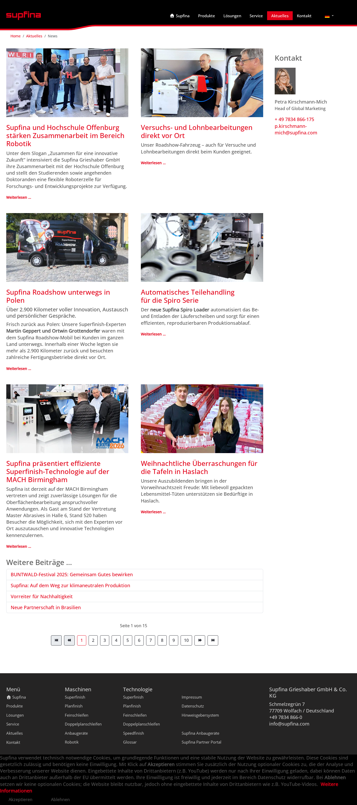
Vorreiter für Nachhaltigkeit (42, 596)
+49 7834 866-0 (285, 717)
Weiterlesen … (18, 197)
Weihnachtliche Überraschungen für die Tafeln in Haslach (199, 467)
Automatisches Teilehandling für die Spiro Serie (187, 296)
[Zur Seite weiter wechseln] (199, 640)
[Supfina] (23, 15)
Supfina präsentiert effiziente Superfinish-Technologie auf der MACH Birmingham (57, 471)
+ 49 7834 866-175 (294, 119)
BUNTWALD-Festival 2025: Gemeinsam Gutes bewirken (72, 574)
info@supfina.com (289, 724)
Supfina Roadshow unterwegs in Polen (58, 296)
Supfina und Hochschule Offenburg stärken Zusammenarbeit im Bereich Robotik (65, 135)
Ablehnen (60, 799)
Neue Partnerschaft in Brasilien (46, 607)
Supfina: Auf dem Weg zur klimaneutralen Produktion (70, 585)
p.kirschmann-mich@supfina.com (296, 129)
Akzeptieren (20, 799)
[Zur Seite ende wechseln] (213, 640)
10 (186, 640)
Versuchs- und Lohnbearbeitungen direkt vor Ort (196, 131)
